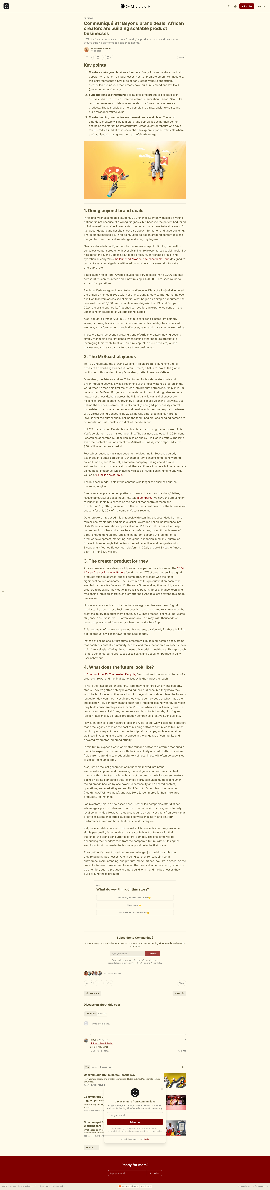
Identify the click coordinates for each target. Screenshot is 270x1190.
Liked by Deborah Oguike (102, 1043)
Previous (94, 993)
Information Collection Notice (134, 1131)
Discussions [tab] (105, 1067)
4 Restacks (116, 973)
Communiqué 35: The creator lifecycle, (111, 674)
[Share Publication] (235, 6)
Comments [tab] (90, 1013)
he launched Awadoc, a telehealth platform (142, 259)
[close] (162, 1089)
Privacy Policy (156, 1131)
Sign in (261, 6)
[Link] (80, 65)
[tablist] (96, 1013)
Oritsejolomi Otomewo (101, 48)
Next (177, 993)
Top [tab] (87, 1067)
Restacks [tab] (102, 1013)
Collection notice (58, 1186)
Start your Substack (129, 1186)
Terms (47, 1186)
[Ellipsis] (185, 1039)
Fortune (94, 1039)
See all (89, 1147)
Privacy (41, 1186)
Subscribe (247, 6)
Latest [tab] (94, 1067)
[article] (135, 1081)
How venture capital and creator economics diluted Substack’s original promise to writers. (122, 1080)
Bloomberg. (144, 497)
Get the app (146, 1186)
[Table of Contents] (3, 595)
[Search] (229, 6)
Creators (89, 18)
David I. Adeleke (98, 1085)
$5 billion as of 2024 (109, 475)
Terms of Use (148, 1128)
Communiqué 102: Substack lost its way (109, 1075)
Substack (241, 1186)
